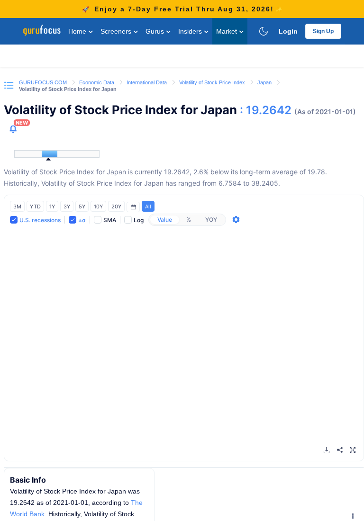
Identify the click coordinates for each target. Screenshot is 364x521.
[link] (43, 82)
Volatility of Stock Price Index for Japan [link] (68, 89)
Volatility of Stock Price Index (212, 82)
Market (227, 31)
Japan (265, 82)
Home (78, 31)
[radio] (164, 220)
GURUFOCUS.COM (43, 82)
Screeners (116, 31)
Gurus (156, 31)
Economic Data (97, 82)
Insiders (191, 31)
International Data (147, 82)
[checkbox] (35, 220)
